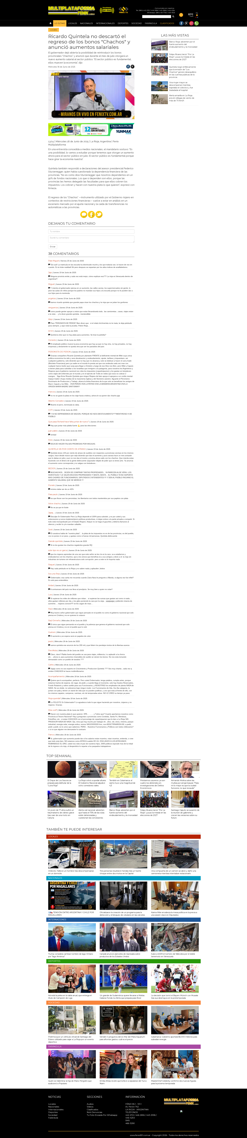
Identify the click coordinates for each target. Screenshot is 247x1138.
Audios (90, 1104)
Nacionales (86, 23)
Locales (72, 23)
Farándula (151, 23)
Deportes (123, 23)
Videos (90, 1106)
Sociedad (136, 23)
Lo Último (59, 23)
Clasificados (167, 23)
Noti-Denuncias (94, 1112)
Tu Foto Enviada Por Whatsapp (102, 1115)
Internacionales (105, 23)
